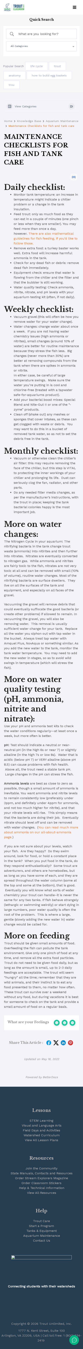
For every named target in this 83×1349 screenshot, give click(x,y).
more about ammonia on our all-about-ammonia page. (41, 832)
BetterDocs (50, 1077)
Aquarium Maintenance (62, 121)
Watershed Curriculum (42, 1135)
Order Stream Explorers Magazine (41, 1178)
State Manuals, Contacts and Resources (42, 1173)
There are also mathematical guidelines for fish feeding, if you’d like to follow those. (46, 238)
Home (8, 121)
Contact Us (41, 1240)
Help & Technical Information (41, 1188)
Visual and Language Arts (41, 1125)
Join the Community (41, 1168)
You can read (49, 827)
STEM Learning (41, 1120)
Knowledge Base (29, 121)
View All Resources (41, 1193)
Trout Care (41, 1221)
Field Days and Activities (41, 1130)
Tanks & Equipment (41, 1231)
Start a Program (41, 1226)
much (64, 827)
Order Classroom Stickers (41, 1183)
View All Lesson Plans (41, 1140)
